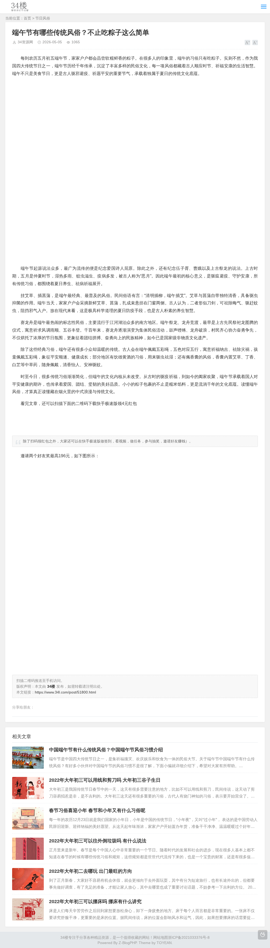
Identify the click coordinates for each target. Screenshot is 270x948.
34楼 (64, 937)
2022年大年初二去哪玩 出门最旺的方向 (90, 871)
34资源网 (25, 42)
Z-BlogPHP (128, 943)
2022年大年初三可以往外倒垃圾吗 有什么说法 (97, 840)
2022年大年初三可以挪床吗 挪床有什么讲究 (95, 901)
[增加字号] (247, 42)
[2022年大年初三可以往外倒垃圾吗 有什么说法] (28, 849)
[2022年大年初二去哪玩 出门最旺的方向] (28, 879)
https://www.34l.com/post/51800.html (65, 692)
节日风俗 (42, 18)
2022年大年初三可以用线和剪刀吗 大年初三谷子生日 (105, 780)
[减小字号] (255, 42)
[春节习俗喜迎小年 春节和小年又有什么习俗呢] (28, 818)
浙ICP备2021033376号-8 (189, 937)
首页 (27, 18)
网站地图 (160, 937)
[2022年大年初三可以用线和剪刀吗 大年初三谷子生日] (28, 788)
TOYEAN (164, 943)
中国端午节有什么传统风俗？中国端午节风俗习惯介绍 (106, 749)
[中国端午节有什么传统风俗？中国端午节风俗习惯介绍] (28, 758)
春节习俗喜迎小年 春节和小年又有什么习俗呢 (97, 810)
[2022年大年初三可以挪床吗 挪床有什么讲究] (28, 909)
